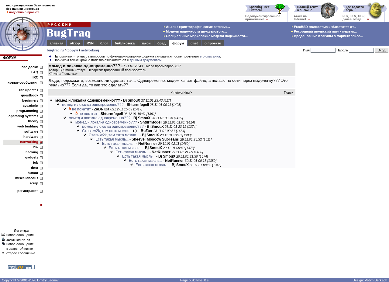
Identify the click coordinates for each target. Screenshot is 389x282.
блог (104, 43)
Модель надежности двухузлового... (196, 31)
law (35, 147)
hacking (32, 152)
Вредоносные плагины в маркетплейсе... (328, 36)
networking (90, 50)
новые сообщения (23, 82)
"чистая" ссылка (63, 73)
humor (33, 173)
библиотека (125, 43)
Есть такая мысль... (112, 139)
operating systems (23, 116)
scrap (33, 183)
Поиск (288, 92)
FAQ (34, 72)
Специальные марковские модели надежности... (206, 36)
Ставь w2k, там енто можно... (107, 131)
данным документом (146, 60)
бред (161, 43)
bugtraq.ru (55, 50)
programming (27, 111)
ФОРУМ (9, 58)
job (35, 162)
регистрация (27, 191)
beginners (30, 100)
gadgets (31, 157)
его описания (210, 56)
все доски (30, 67)
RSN (90, 43)
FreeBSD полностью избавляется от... (324, 27)
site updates (28, 90)
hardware (30, 136)
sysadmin (30, 105)
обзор (75, 43)
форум (178, 43)
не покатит (81, 109)
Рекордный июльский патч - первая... (325, 31)
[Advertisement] (343, 155)
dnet (194, 43)
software (31, 131)
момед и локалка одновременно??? (93, 105)
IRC (35, 77)
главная (56, 43)
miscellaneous (26, 178)
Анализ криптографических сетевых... (197, 27)
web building (27, 126)
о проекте (213, 43)
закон (146, 43)
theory (33, 121)
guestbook (29, 95)
